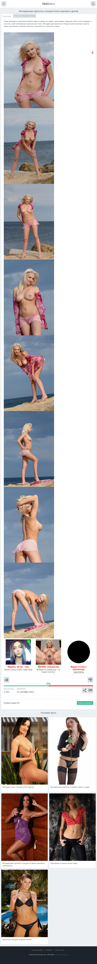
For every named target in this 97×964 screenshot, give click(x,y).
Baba (48, 4)
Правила (49, 950)
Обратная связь (37, 950)
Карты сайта (59, 950)
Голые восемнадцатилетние (24, 16)
